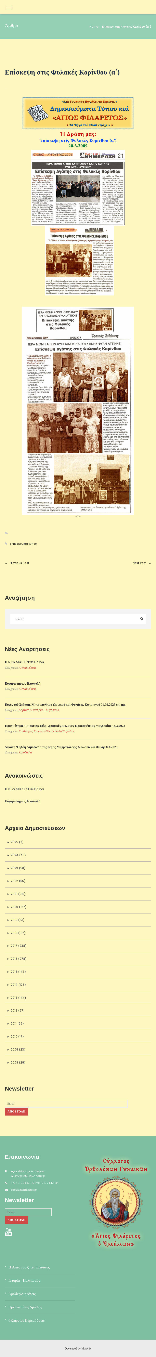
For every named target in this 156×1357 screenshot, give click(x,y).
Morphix (86, 1348)
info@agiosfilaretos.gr (24, 1189)
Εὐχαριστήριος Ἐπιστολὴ (22, 683)
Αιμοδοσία (25, 752)
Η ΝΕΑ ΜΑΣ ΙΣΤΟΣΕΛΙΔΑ (24, 662)
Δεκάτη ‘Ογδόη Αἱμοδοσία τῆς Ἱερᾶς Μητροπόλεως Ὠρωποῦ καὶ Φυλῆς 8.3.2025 (61, 747)
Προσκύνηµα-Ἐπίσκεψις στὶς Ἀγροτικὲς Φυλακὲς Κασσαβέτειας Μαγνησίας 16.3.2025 (65, 725)
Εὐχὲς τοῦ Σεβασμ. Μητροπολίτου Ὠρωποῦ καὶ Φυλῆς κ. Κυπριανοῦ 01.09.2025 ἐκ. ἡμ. (65, 704)
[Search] (141, 619)
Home (93, 27)
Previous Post (17, 563)
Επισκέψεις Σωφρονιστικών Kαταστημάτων (47, 731)
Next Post (142, 563)
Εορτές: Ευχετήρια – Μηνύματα (39, 710)
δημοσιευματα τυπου (23, 544)
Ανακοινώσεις (27, 667)
